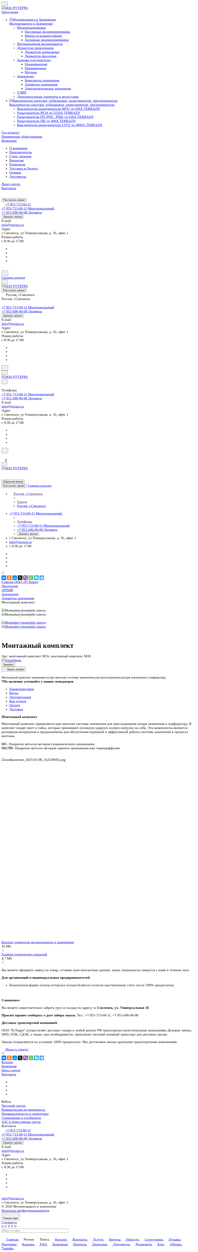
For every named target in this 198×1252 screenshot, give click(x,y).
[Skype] (36, 577)
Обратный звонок (13, 481)
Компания (9, 1066)
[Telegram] (41, 577)
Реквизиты (17, 164)
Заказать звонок (12, 216)
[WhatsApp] (31, 577)
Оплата (14, 705)
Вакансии (16, 160)
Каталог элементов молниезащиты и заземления (38, 942)
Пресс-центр (11, 1070)
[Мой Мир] (14, 577)
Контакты (9, 1074)
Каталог (7, 1062)
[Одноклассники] (9, 577)
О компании (18, 148)
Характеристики (21, 689)
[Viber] (25, 577)
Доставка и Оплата (23, 168)
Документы (17, 176)
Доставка (16, 709)
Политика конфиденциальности (25, 1210)
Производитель (20, 152)
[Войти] (3, 455)
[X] (20, 577)
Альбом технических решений (24, 954)
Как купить (17, 701)
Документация (20, 697)
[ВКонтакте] (4, 577)
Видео (14, 693)
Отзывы (15, 172)
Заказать (8, 664)
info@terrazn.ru (13, 225)
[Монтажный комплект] (24, 622)
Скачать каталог (14, 277)
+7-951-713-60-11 (18, 204)
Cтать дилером (20, 156)
